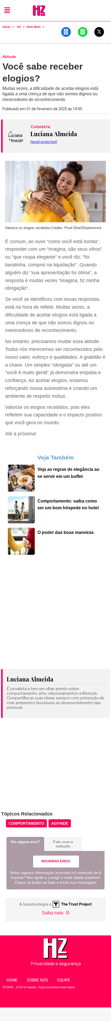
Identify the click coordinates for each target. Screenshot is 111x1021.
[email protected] (43, 142)
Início (7, 26)
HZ (19, 26)
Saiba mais (53, 913)
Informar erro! (55, 861)
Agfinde (59, 823)
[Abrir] (7, 10)
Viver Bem (33, 26)
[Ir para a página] (21, 490)
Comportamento (26, 823)
